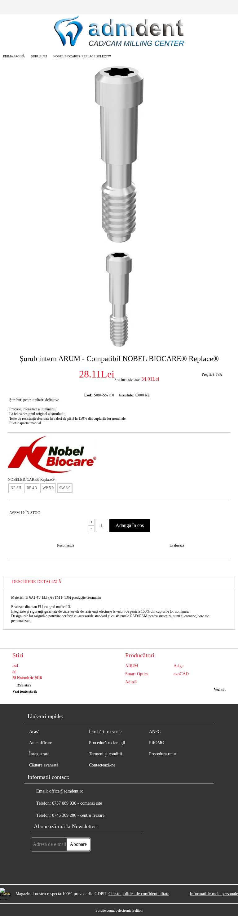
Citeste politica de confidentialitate (138, 893)
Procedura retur (162, 754)
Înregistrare (39, 754)
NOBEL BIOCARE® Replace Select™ (82, 56)
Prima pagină (14, 56)
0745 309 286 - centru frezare (78, 815)
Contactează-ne (102, 765)
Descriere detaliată (36, 581)
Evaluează (177, 545)
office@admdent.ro (66, 791)
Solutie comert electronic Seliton (119, 910)
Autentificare (40, 742)
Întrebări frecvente (105, 731)
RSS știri (23, 685)
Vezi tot (220, 689)
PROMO (156, 742)
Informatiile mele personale (214, 893)
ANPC (155, 731)
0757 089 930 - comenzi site (77, 803)
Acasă (34, 731)
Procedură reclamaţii (107, 742)
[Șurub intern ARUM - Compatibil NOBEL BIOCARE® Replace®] (119, 241)
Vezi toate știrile (24, 691)
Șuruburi (39, 56)
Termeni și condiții (105, 754)
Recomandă (65, 545)
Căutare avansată (43, 765)
